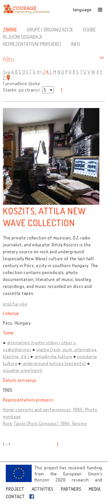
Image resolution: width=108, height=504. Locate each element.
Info (75, 44)
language (82, 9)
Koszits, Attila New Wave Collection (44, 216)
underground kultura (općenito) (54, 363)
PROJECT (15, 489)
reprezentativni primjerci (32, 44)
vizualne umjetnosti (22, 370)
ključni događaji (22, 37)
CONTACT (15, 496)
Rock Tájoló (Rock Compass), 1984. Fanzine (45, 423)
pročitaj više (15, 304)
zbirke (10, 29)
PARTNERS (71, 489)
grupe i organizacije (50, 29)
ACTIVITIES (42, 489)
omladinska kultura (53, 356)
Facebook (32, 496)
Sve (6, 72)
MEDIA (95, 489)
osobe (89, 29)
